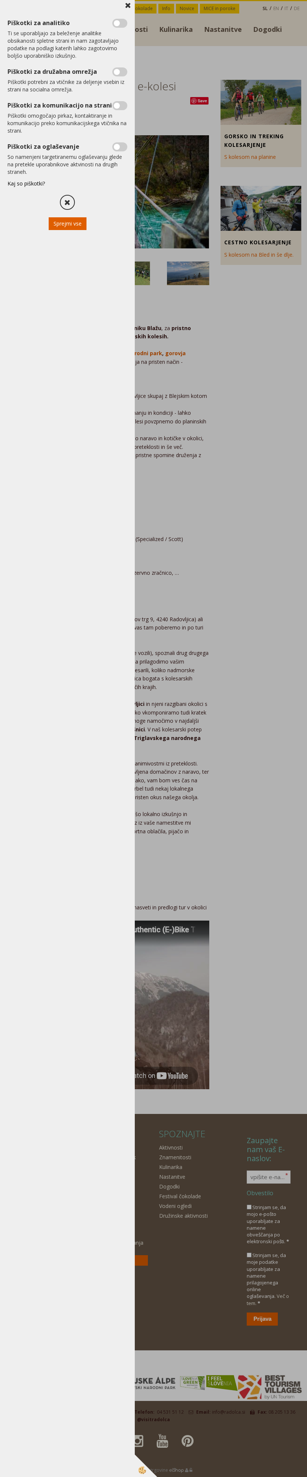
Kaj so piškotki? (26, 183)
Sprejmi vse (68, 223)
